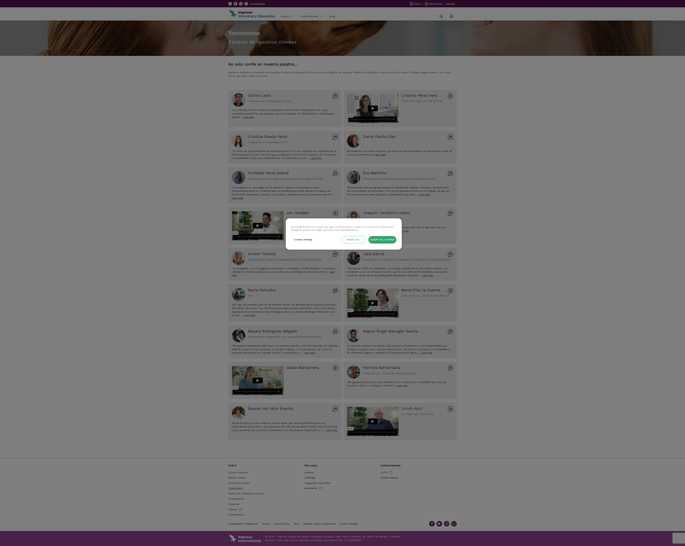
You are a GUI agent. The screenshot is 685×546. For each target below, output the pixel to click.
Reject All (353, 239)
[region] (344, 234)
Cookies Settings (303, 239)
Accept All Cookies (382, 239)
